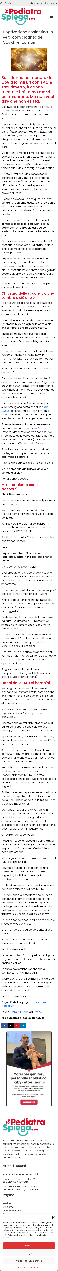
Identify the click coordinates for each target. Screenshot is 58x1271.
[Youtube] (9, 3)
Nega (29, 1253)
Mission (7, 1203)
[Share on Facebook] (4, 1025)
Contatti (53, 3)
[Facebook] (1, 3)
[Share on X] (11, 1025)
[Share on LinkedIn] (23, 1025)
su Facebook (38, 1002)
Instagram (7, 1006)
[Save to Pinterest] (17, 1025)
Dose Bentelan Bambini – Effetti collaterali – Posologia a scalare (20, 1188)
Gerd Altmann (19, 1012)
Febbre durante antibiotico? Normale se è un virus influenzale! (23, 1180)
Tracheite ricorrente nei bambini (20, 1174)
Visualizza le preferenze (29, 1261)
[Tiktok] (13, 3)
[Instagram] (5, 3)
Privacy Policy (22, 1267)
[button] (53, 1217)
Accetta (29, 1245)
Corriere (43, 428)
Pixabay (39, 1012)
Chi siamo (8, 1207)
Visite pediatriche (39, 3)
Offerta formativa (12, 1210)
